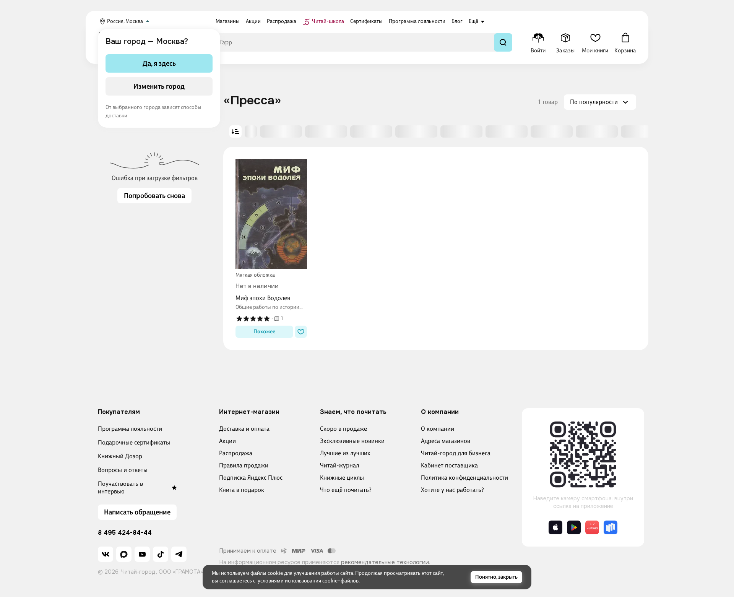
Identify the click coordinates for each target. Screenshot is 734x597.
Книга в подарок (241, 489)
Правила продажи (243, 465)
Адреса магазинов (445, 441)
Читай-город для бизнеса (455, 453)
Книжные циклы (342, 477)
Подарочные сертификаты (134, 442)
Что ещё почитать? (346, 489)
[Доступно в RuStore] (610, 527)
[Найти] (503, 42)
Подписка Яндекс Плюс (251, 477)
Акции (227, 441)
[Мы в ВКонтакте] (105, 554)
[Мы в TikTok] (160, 554)
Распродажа (235, 453)
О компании (437, 428)
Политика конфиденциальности (464, 477)
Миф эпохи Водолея (262, 298)
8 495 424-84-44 (125, 533)
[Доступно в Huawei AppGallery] (592, 527)
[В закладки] (301, 332)
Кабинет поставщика (449, 465)
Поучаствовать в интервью (120, 487)
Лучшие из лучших (345, 453)
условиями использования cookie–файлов (308, 581)
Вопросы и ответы (123, 470)
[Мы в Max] (124, 554)
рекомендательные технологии (385, 562)
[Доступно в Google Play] (574, 527)
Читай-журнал (339, 465)
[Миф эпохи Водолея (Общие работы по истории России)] (271, 214)
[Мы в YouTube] (142, 554)
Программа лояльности (130, 428)
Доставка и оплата (244, 428)
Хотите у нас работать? (452, 489)
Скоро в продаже (343, 428)
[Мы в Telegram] (179, 554)
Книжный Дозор (120, 456)
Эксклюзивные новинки (352, 441)
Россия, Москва (125, 21)
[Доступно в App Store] (555, 527)
